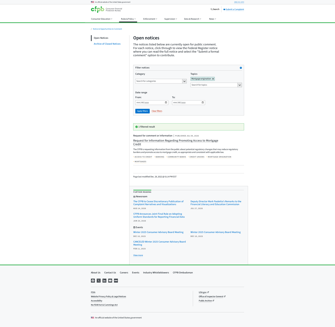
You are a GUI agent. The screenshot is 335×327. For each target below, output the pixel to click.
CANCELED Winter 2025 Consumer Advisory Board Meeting (159, 243)
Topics (193, 74)
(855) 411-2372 (239, 2)
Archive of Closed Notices (107, 44)
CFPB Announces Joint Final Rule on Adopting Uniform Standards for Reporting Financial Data (159, 215)
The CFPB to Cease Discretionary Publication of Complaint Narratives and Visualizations (158, 203)
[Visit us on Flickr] (116, 280)
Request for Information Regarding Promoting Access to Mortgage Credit (175, 142)
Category (140, 74)
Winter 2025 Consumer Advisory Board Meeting (158, 232)
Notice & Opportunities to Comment (107, 29)
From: (138, 97)
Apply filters (142, 111)
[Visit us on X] (99, 280)
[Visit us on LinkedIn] (104, 280)
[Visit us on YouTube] (110, 280)
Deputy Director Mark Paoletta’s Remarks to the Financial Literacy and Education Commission (216, 203)
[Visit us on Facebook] (93, 280)
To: (173, 97)
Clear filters (157, 111)
